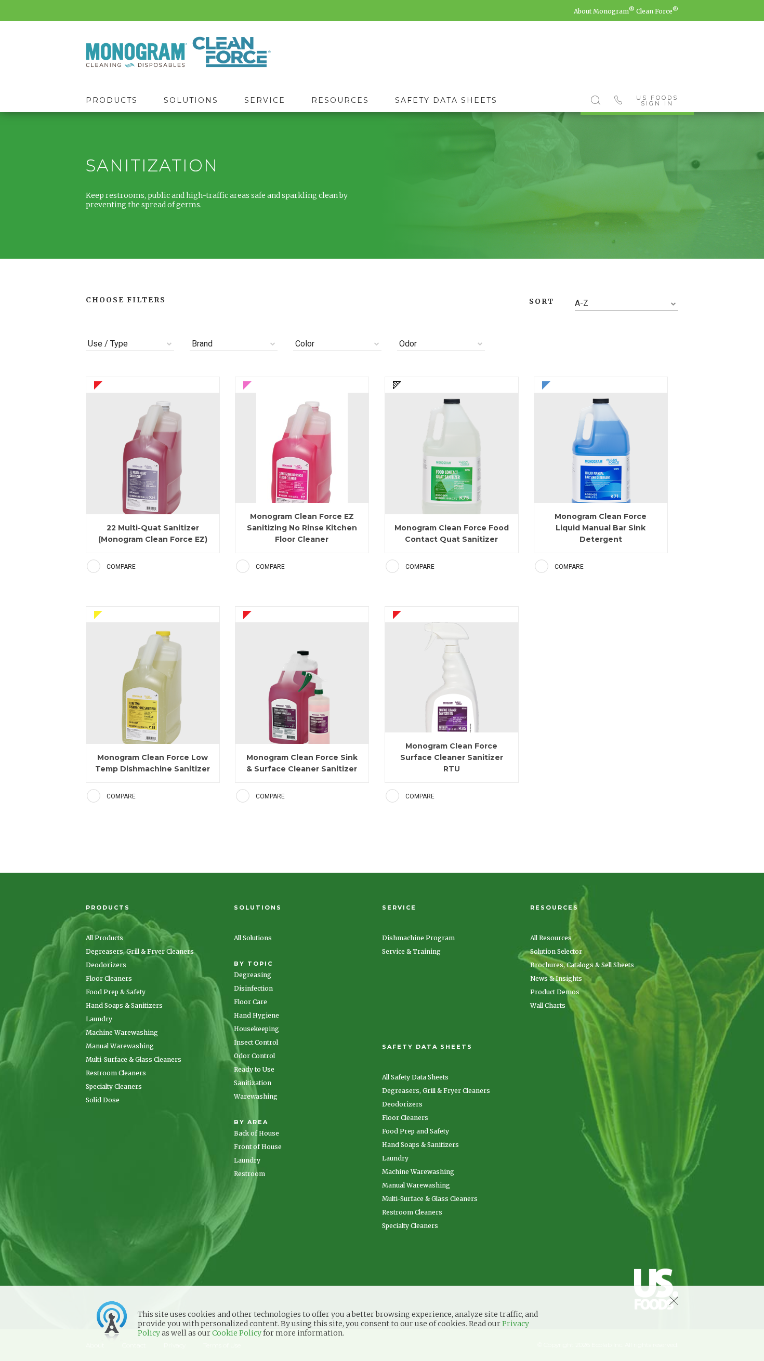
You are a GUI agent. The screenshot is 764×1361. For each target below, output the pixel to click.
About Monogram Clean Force (626, 11)
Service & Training (411, 951)
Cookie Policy (236, 1333)
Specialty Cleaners (114, 1086)
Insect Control (256, 1042)
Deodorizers (106, 965)
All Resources (551, 938)
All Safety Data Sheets (415, 1077)
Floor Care (250, 1002)
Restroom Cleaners (116, 1073)
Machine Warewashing (122, 1032)
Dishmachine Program (418, 938)
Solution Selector (556, 951)
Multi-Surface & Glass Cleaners (133, 1059)
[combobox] (627, 304)
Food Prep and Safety (415, 1131)
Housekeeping (256, 1029)
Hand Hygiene (256, 1015)
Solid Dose (103, 1100)
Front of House (258, 1147)
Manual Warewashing (120, 1046)
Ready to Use (254, 1069)
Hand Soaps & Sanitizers (124, 1005)
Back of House (256, 1133)
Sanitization (252, 1083)
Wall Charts (547, 1005)
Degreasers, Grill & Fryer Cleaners (140, 951)
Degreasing (252, 975)
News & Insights (556, 978)
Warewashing (256, 1096)
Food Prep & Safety (116, 992)
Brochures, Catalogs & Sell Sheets (582, 965)
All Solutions (253, 938)
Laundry (99, 1019)
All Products (104, 938)
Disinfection (253, 988)
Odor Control (254, 1056)
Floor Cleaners (109, 978)
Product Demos (554, 992)
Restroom (249, 1174)
